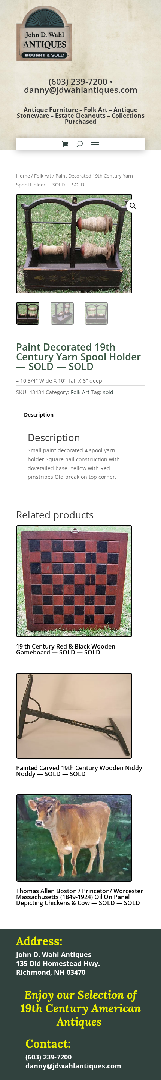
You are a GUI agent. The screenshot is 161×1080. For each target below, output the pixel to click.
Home (23, 175)
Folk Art (42, 175)
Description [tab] (39, 414)
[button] (133, 206)
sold (108, 392)
